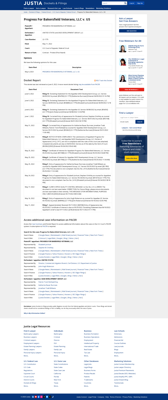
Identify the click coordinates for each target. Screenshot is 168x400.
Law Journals (119, 346)
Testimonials (119, 383)
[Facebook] (38, 397)
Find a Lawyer (29, 8)
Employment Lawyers (31, 343)
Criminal (57, 337)
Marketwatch (55, 235)
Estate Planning (59, 346)
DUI (55, 343)
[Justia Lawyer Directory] (53, 397)
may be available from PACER (89, 84)
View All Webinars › (132, 89)
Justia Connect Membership (124, 364)
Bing (65, 238)
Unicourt (42, 238)
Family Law (58, 349)
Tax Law (87, 353)
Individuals (58, 331)
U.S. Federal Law (31, 361)
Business (87, 331)
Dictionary (118, 334)
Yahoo (71, 238)
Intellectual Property (91, 343)
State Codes (58, 367)
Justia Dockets (44, 257)
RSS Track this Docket (104, 80)
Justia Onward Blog (121, 380)
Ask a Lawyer (41, 8)
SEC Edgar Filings (78, 254)
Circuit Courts (29, 377)
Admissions (118, 337)
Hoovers (68, 254)
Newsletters (90, 8)
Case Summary (37, 224)
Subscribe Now (131, 158)
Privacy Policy (127, 397)
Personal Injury (59, 353)
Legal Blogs (88, 367)
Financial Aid (118, 340)
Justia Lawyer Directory (122, 367)
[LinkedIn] (33, 397)
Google (59, 238)
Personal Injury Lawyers (32, 353)
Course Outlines (120, 343)
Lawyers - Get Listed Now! (132, 128)
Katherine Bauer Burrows (47, 285)
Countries (87, 383)
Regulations (28, 370)
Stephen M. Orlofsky (45, 248)
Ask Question (131, 31)
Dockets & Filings (30, 383)
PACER (44, 226)
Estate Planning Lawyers (33, 346)
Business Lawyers (30, 337)
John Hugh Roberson (46, 266)
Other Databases (91, 361)
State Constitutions (61, 364)
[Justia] (33, 3)
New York (57, 380)
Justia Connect (82, 397)
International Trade (91, 346)
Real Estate (88, 349)
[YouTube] (36, 397)
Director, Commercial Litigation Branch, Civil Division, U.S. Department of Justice (67, 263)
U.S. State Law (60, 361)
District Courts (29, 380)
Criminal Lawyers (30, 340)
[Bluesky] (47, 397)
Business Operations (91, 337)
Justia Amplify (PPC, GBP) (123, 377)
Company (101, 397)
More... (26, 356)
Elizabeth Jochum (44, 244)
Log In (132, 3)
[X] (50, 397)
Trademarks (88, 380)
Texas (56, 383)
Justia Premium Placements (124, 370)
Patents (87, 377)
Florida (56, 377)
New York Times (96, 235)
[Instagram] (41, 397)
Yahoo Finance (57, 254)
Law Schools (67, 8)
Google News (44, 235)
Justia (28, 397)
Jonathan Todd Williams (47, 288)
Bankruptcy (58, 334)
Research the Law (54, 8)
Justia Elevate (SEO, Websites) (125, 373)
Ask (76, 238)
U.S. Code (27, 367)
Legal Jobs (88, 364)
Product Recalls (89, 373)
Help (107, 397)
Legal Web (51, 238)
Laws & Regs (79, 8)
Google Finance (45, 254)
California (57, 373)
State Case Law (59, 370)
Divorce (56, 340)
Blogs (116, 349)
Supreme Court (29, 373)
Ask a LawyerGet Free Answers (128, 19)
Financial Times (83, 235)
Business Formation (91, 334)
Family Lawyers (29, 349)
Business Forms (90, 370)
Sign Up (140, 3)
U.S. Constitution (30, 364)
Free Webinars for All (130, 41)
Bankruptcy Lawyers (31, 334)
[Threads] (44, 397)
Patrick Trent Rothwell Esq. (48, 282)
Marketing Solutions (103, 8)
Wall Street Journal (69, 235)
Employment (88, 340)
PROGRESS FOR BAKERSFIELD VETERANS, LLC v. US (61, 72)
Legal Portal (92, 397)
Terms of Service (115, 397)
